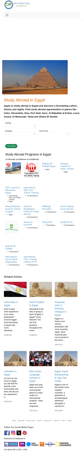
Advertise (57, 420)
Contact (69, 420)
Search (39, 420)
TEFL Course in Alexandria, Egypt (12, 190)
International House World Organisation (11, 259)
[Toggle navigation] (7, 15)
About (14, 420)
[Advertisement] (42, 41)
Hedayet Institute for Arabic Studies (67, 166)
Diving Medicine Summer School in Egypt (12, 209)
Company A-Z (47, 420)
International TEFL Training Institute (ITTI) (30, 259)
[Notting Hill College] (11, 228)
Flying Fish (47, 222)
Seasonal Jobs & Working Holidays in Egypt (60, 308)
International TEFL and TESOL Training (31, 190)
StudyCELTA (66, 222)
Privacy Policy (30, 420)
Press (63, 420)
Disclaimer (21, 420)
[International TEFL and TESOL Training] (31, 171)
